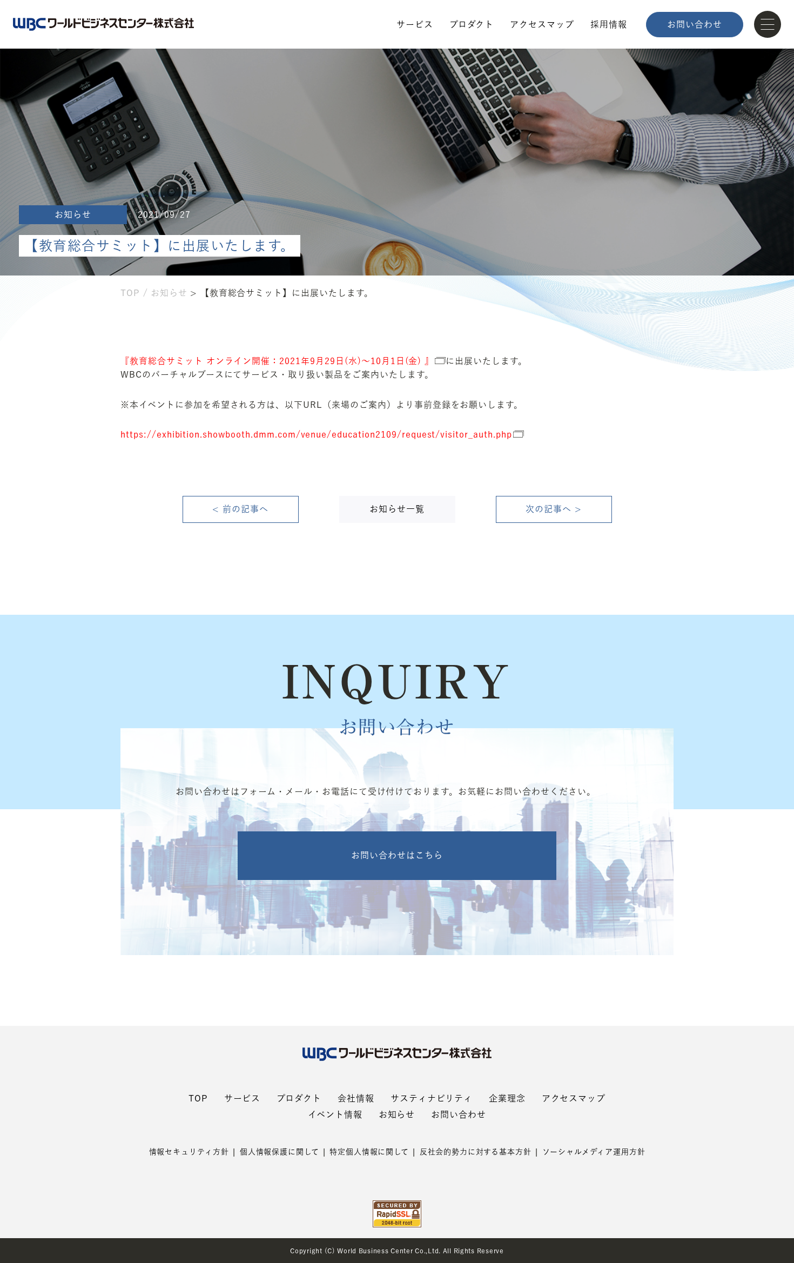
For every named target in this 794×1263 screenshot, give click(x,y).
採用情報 (608, 24)
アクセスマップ (542, 24)
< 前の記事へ (240, 509)
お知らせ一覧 (397, 509)
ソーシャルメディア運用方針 (593, 1151)
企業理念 (507, 1098)
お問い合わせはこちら (397, 855)
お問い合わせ (694, 24)
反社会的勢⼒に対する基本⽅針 (475, 1151)
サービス (414, 24)
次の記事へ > (554, 509)
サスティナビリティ (432, 1098)
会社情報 (356, 1098)
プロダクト (471, 24)
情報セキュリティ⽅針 (189, 1151)
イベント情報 (335, 1114)
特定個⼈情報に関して (368, 1151)
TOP (130, 292)
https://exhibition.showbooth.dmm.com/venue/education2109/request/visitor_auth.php (316, 434)
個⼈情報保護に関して (279, 1151)
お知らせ (169, 292)
